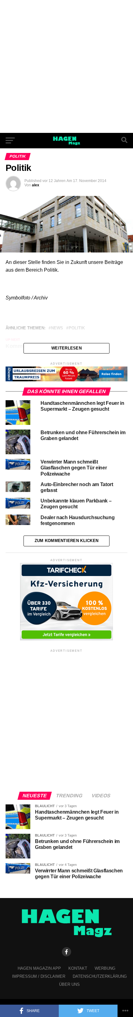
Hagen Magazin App (39, 968)
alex (35, 185)
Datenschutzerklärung (100, 976)
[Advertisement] (66, 66)
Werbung (105, 968)
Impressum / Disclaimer (38, 976)
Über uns (69, 984)
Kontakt (77, 968)
